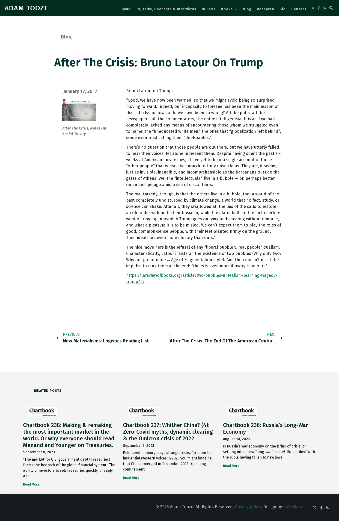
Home (125, 9)
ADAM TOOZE (26, 8)
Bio (283, 9)
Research (265, 9)
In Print (208, 9)
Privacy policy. (248, 506)
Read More (31, 484)
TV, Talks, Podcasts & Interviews (166, 9)
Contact (298, 9)
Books (227, 9)
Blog (247, 9)
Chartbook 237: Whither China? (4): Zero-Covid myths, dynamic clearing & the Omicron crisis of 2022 (168, 432)
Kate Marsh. (294, 506)
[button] (331, 8)
